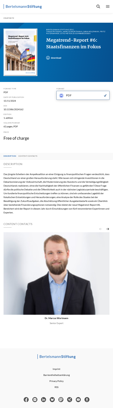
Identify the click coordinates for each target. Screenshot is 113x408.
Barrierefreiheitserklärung (56, 375)
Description (10, 156)
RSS (56, 387)
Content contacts (27, 156)
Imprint (56, 368)
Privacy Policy (56, 381)
